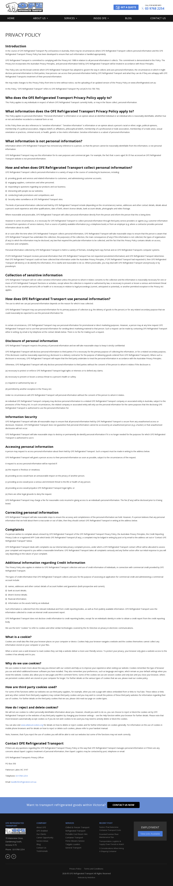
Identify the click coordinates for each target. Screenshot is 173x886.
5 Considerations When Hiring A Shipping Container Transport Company (111, 850)
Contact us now (123, 805)
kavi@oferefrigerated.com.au (23, 782)
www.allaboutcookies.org (32, 725)
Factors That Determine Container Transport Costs (110, 828)
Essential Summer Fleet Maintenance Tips (108, 835)
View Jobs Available (150, 833)
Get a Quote (128, 7)
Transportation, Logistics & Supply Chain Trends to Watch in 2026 (111, 843)
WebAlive (91, 877)
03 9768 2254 (154, 8)
